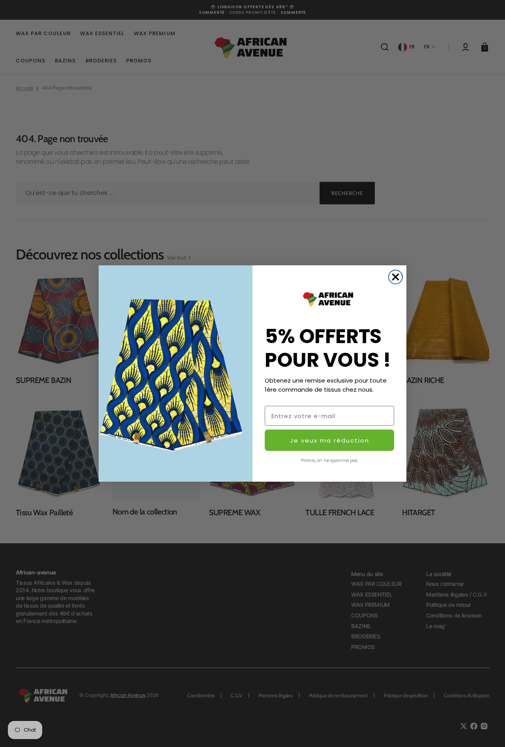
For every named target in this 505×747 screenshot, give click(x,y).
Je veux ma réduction (329, 440)
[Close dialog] (395, 277)
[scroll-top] (488, 730)
